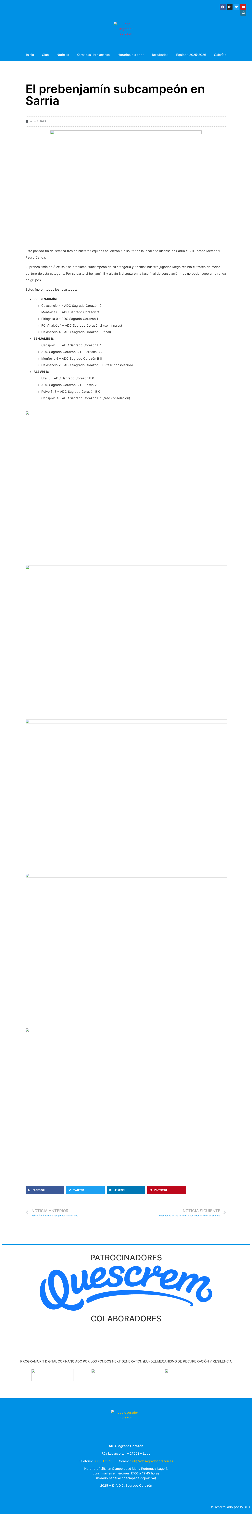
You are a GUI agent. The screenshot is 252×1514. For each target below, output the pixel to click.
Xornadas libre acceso (93, 55)
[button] (45, 1190)
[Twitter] (236, 7)
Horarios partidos (131, 55)
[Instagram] (230, 7)
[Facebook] (223, 7)
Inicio (30, 55)
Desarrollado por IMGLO (230, 1507)
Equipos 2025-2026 (191, 55)
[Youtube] (243, 7)
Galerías (220, 55)
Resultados (160, 55)
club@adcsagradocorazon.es (151, 1461)
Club (45, 55)
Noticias (63, 55)
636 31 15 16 (103, 1461)
